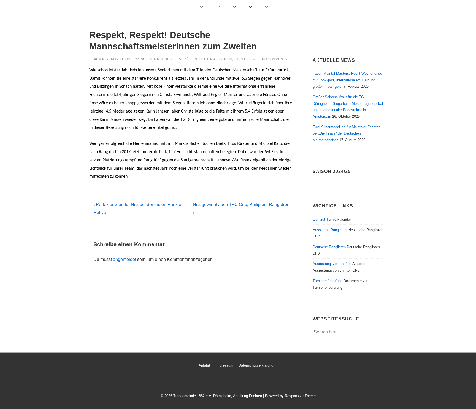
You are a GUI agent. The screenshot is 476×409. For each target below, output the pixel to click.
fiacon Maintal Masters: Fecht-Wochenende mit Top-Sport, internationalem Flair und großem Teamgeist (347, 80)
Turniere (242, 59)
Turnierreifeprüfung (327, 281)
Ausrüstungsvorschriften (332, 264)
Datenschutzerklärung (256, 365)
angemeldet (124, 259)
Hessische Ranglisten (330, 230)
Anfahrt (204, 365)
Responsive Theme (300, 396)
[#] (265, 6)
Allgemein (222, 59)
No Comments (274, 59)
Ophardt (319, 219)
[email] (235, 381)
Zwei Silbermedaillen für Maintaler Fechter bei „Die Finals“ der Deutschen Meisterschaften (346, 133)
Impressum (224, 365)
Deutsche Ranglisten (329, 247)
